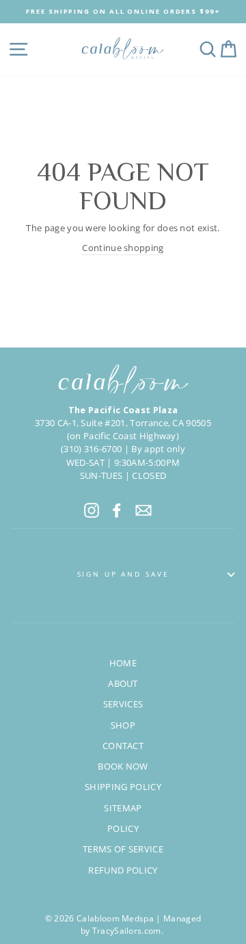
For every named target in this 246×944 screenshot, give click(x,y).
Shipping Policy (123, 787)
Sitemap (122, 808)
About (123, 683)
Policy (123, 828)
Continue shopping (122, 247)
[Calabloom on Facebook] (116, 510)
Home (123, 663)
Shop (123, 725)
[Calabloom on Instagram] (91, 510)
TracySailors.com (126, 930)
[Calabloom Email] (143, 510)
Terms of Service (123, 849)
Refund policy (122, 870)
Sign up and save (123, 574)
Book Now (123, 766)
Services (123, 704)
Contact (123, 745)
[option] (123, 11)
